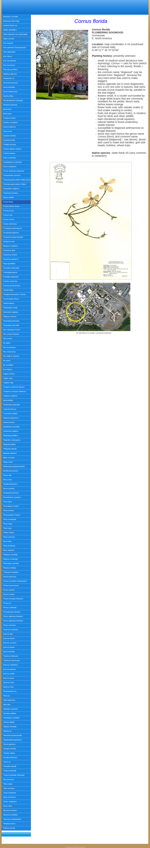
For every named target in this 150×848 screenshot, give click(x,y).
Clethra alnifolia (8, 197)
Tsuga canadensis (9, 793)
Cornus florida (8, 202)
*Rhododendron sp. (10, 691)
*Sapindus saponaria (10, 709)
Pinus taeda (7, 541)
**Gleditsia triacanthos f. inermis (14, 294)
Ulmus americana (9, 797)
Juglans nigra (8, 378)
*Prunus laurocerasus (11, 585)
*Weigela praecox (9, 823)
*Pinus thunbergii (9, 546)
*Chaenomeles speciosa (11, 175)
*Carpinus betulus (9, 118)
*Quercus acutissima (10, 629)
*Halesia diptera (8, 303)
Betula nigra (7, 114)
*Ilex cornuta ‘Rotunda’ (11, 334)
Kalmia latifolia (8, 400)
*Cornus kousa (8, 211)
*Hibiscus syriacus (9, 316)
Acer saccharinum (9, 61)
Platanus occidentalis (10, 559)
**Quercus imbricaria (10, 656)
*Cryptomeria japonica (11, 233)
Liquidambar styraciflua (11, 427)
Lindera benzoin (8, 422)
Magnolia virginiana (10, 453)
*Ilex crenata (7, 338)
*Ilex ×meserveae (9, 352)
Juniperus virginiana (10, 396)
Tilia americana (8, 779)
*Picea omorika (8, 510)
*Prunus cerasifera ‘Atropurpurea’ (15, 581)
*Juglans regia (8, 383)
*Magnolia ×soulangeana (11, 440)
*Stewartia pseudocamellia (12, 735)
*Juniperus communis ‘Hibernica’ (14, 391)
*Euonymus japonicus (10, 259)
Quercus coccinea (9, 643)
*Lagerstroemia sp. (10, 409)
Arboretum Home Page (11, 21)
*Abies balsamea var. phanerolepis (15, 34)
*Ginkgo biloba (8, 290)
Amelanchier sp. (9, 78)
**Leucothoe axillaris (10, 413)
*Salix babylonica (9, 700)
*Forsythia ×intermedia (11, 268)
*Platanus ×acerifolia (10, 554)
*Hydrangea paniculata (11, 321)
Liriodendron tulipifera (10, 431)
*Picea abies (7, 502)
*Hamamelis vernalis (10, 308)
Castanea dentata (9, 136)
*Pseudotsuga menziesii (11, 612)
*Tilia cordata (7, 784)
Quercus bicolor (9, 638)
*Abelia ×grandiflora (10, 30)
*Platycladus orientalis (11, 563)
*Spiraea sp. (7, 731)
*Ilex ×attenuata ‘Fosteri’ (11, 330)
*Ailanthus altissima (10, 74)
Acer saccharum (9, 65)
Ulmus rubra (7, 806)
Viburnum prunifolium (10, 815)
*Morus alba (7, 475)
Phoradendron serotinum (12, 497)
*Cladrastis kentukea (10, 193)
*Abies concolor (8, 39)
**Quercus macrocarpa (11, 660)
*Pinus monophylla (9, 519)
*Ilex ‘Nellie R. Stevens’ (11, 356)
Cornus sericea (8, 219)
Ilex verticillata (8, 365)
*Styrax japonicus (9, 744)
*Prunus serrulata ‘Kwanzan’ (13, 599)
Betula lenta (7, 109)
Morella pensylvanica (10, 471)
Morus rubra (7, 480)
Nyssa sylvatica (9, 488)
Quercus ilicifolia (9, 651)
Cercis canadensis (9, 166)
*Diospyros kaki (8, 241)
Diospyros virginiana (10, 246)
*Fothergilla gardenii (10, 272)
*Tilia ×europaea (9, 788)
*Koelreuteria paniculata (11, 405)
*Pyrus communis (9, 625)
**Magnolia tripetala (10, 449)
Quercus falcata (9, 647)
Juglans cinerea (8, 374)
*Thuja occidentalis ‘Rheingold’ (13, 775)
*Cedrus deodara (9, 153)
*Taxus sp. (7, 762)
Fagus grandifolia (9, 263)
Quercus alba (8, 634)
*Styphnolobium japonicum (12, 740)
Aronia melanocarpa (10, 91)
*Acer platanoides (9, 52)
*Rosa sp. (6, 696)
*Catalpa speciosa (9, 144)
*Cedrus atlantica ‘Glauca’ (12, 149)
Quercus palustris (9, 669)
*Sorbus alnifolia (8, 722)
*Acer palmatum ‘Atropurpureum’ (14, 47)
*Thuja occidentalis (9, 771)
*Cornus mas (7, 215)
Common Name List (10, 25)
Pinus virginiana (8, 550)
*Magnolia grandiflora (10, 435)
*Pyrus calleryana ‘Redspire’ (13, 621)
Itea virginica (7, 369)
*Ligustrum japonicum (10, 418)
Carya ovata (7, 131)
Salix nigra (6, 704)
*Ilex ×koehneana (9, 347)
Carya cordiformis (9, 127)
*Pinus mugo (7, 524)
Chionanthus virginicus (11, 188)
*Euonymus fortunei (10, 255)
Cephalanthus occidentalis (12, 162)
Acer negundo (8, 43)
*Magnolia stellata (9, 444)
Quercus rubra (8, 687)
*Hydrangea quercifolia (11, 325)
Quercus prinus (8, 678)
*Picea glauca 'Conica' (11, 506)
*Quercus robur (8, 682)
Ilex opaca (6, 360)
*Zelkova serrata (9, 828)
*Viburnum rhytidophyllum (12, 819)
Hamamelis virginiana (10, 312)
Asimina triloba (8, 96)
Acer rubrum (7, 56)
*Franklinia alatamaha (10, 277)
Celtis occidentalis (9, 158)
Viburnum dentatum (10, 810)
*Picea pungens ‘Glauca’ (11, 515)
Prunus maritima (9, 590)
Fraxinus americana (10, 281)
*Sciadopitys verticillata (11, 718)
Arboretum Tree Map (10, 16)
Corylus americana (10, 224)
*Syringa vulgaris (9, 753)
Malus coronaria (9, 457)
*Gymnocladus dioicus (11, 299)
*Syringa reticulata (9, 749)
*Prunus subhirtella (9, 607)
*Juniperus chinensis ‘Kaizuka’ (14, 387)
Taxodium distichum (10, 757)
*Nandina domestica (10, 484)
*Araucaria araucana (10, 83)
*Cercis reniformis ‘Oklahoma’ (13, 171)
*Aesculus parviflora (10, 69)
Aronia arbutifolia (9, 87)
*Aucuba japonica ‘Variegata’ (13, 100)
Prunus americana (9, 577)
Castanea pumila (9, 140)
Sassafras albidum (9, 713)
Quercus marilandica (10, 665)
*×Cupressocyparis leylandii (13, 237)
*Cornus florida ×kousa (11, 206)
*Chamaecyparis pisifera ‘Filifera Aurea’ (17, 180)
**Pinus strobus (8, 532)
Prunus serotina (8, 594)
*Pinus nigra (7, 528)
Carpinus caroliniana (10, 122)
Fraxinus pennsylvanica (11, 285)
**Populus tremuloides (11, 572)
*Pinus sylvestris (9, 537)
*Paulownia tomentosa (11, 493)
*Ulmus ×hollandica (10, 801)
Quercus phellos (9, 674)
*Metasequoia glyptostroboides (14, 466)
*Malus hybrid (8, 462)
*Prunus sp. (7, 603)
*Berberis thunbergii (10, 105)
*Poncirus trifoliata (9, 568)
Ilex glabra (6, 343)
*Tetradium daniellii (9, 766)
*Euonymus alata (9, 250)
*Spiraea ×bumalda (9, 726)
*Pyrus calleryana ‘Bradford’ (13, 616)
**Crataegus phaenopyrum (12, 228)
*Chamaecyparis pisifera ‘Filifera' (14, 184)
